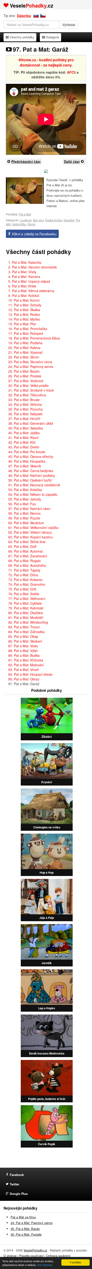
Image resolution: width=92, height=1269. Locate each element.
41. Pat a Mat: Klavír (23, 437)
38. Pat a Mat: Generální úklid (30, 423)
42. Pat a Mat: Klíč (22, 442)
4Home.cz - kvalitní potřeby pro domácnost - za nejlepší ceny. (46, 62)
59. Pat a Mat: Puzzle (24, 518)
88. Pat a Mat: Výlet (23, 650)
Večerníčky (19, 224)
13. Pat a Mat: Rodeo (24, 314)
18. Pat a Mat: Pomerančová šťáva (34, 338)
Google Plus (19, 1194)
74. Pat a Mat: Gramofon (26, 584)
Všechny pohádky (21, 37)
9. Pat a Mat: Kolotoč (23, 295)
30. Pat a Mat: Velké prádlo (28, 385)
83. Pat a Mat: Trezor (24, 627)
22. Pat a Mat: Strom (23, 357)
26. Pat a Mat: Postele (24, 376)
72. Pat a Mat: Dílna (23, 574)
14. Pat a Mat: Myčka (24, 319)
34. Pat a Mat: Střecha (25, 404)
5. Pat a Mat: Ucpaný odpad (29, 281)
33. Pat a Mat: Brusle (24, 399)
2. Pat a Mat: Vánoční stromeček (32, 267)
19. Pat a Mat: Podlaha (25, 342)
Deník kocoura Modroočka (46, 1053)
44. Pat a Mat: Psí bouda (26, 451)
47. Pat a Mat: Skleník (24, 466)
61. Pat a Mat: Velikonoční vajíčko (33, 527)
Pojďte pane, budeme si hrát (46, 1099)
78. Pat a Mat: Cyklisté (25, 603)
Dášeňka (24, 15)
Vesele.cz (31, 5)
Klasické (68, 220)
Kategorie (52, 37)
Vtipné (31, 224)
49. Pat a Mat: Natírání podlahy (31, 475)
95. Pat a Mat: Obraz (23, 679)
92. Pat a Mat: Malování (26, 664)
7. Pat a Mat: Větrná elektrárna (31, 290)
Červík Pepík (46, 1144)
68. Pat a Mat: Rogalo (24, 560)
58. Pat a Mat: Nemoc (24, 513)
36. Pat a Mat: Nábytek (25, 413)
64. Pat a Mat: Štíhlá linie (27, 541)
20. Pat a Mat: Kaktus (24, 347)
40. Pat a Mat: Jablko (24, 432)
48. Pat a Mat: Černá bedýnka (30, 470)
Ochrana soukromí (58, 1256)
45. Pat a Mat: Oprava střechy (30, 456)
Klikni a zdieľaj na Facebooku (34, 233)
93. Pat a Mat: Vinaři (23, 669)
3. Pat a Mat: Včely (22, 271)
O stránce (10, 1256)
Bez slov (38, 220)
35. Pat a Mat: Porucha (25, 409)
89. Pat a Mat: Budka (24, 655)
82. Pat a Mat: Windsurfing (28, 622)
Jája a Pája (46, 918)
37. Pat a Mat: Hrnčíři (24, 418)
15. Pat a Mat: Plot (22, 324)
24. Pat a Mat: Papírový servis (30, 366)
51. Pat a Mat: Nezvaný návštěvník (34, 485)
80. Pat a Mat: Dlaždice (25, 612)
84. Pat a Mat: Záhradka (26, 631)
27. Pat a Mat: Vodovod (25, 380)
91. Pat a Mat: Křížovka (25, 660)
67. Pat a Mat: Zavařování (27, 556)
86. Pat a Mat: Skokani (25, 641)
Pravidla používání (31, 1256)
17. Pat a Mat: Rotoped (25, 333)
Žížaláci (47, 736)
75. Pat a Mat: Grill (22, 589)
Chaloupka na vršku (46, 827)
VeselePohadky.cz (35, 1250)
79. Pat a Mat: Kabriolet (25, 608)
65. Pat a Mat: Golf (22, 546)
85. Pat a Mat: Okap (23, 636)
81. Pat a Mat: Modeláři (25, 617)
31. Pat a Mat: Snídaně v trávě (31, 390)
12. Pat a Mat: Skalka (24, 309)
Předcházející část (26, 161)
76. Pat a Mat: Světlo (23, 593)
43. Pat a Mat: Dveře (23, 447)
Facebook (17, 1175)
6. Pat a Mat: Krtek (22, 286)
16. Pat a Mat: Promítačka (27, 328)
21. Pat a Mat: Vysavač (25, 352)
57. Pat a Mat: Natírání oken (29, 508)
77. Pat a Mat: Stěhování (26, 598)
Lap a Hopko (46, 1008)
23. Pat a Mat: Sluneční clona (30, 361)
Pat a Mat (25, 214)
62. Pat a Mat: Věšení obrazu (30, 532)
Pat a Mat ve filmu (23, 1217)
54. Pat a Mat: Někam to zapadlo (32, 494)
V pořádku (75, 1262)
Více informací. (45, 1265)
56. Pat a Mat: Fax (22, 503)
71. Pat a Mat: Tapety (24, 570)
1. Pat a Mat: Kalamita (24, 262)
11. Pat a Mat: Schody (24, 305)
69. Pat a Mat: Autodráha (27, 565)
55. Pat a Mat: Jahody (24, 499)
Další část (72, 161)
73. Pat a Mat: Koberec (25, 579)
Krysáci (46, 782)
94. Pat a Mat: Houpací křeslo (30, 674)
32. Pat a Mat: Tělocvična (27, 395)
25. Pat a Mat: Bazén (24, 371)
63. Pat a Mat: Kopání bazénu (30, 537)
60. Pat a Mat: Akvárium (26, 522)
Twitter (14, 1184)
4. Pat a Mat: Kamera (24, 276)
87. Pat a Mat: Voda (23, 645)
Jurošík (47, 963)
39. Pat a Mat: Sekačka (25, 428)
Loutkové (26, 220)
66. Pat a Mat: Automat (25, 551)
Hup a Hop (47, 872)
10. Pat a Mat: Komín (24, 300)
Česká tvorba (53, 220)
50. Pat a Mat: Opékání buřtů (30, 480)
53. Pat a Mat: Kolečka (25, 489)
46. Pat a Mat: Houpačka (26, 461)
